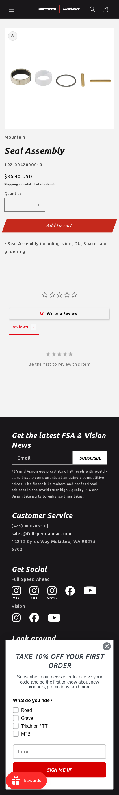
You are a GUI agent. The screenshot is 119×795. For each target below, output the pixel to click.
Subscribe (90, 458)
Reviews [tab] (20, 326)
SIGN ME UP (59, 769)
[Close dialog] (107, 646)
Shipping (11, 184)
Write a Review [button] (62, 313)
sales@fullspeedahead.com (41, 533)
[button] (11, 9)
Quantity (13, 193)
